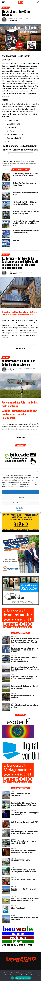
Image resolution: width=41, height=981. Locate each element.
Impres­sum (19, 510)
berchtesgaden (29, 161)
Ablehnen (21, 497)
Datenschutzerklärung (23, 978)
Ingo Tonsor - (14, 20)
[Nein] (39, 976)
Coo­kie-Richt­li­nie (20, 507)
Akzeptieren (20, 492)
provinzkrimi (31, 163)
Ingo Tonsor (13, 370)
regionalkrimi (7, 165)
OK (12, 978)
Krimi (23, 163)
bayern (19, 161)
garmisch (5, 163)
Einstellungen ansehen (20, 503)
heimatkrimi (15, 163)
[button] (38, 471)
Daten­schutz (19, 508)
